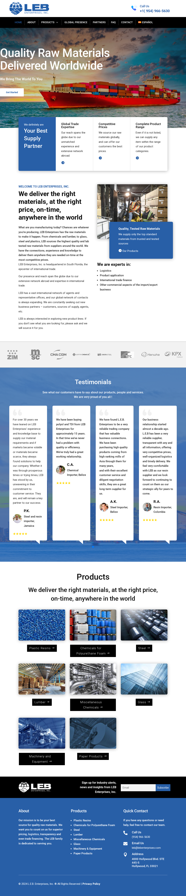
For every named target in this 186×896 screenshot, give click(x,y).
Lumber (40, 702)
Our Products (128, 251)
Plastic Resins (40, 648)
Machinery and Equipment (40, 758)
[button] (93, 547)
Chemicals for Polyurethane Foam (91, 650)
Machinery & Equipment (88, 848)
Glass (142, 702)
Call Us (144, 6)
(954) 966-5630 (141, 837)
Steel (142, 648)
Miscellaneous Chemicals (91, 704)
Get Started (12, 92)
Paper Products (91, 756)
